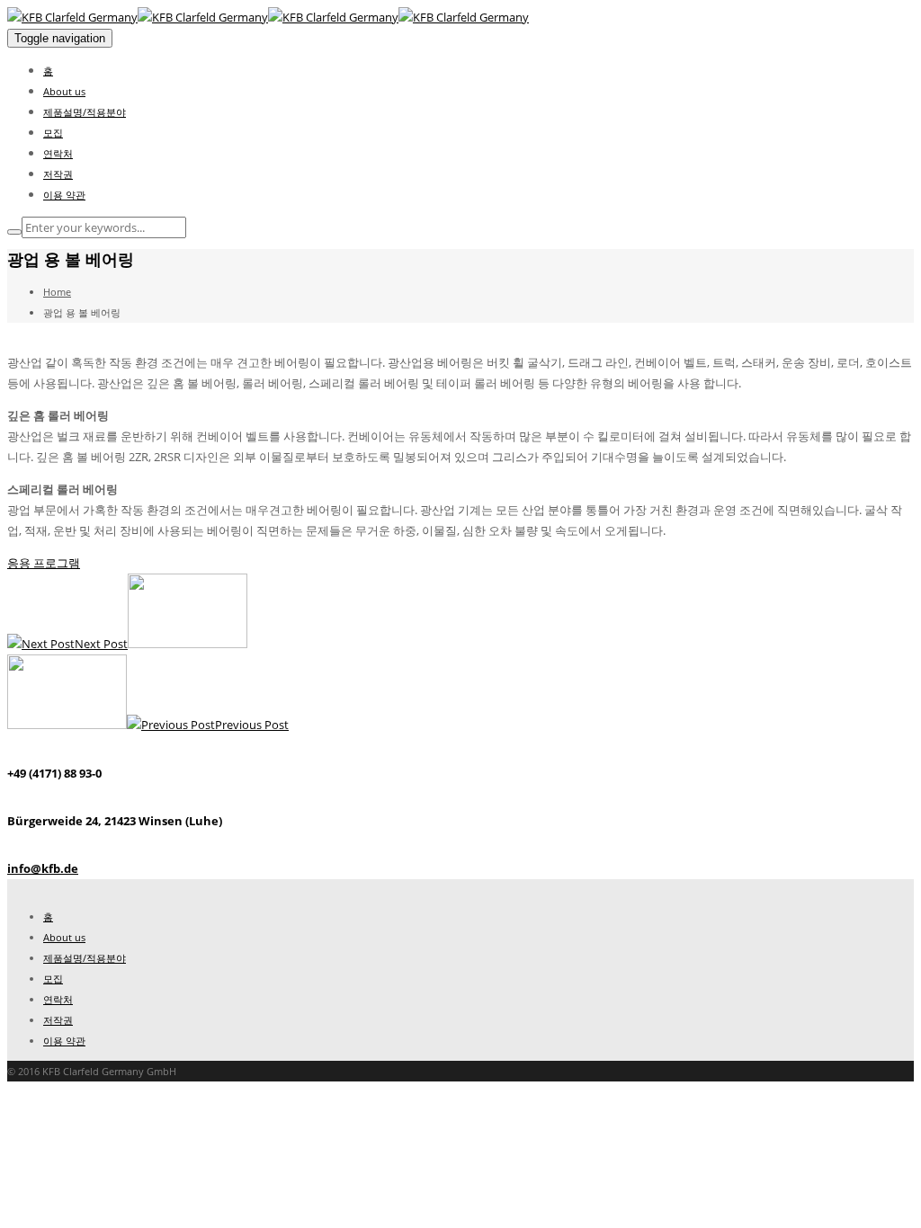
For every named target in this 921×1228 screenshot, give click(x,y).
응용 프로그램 (43, 563)
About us (64, 91)
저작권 (58, 174)
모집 (53, 132)
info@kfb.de (42, 868)
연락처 (58, 153)
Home (57, 291)
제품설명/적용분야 (84, 112)
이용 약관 (64, 194)
